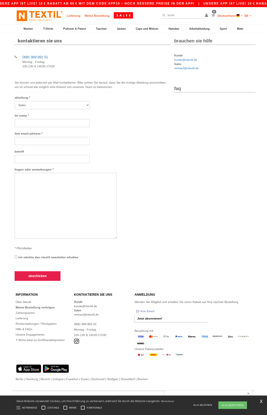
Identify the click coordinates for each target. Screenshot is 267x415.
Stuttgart (112, 379)
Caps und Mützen (147, 28)
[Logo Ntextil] (40, 15)
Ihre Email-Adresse (29, 133)
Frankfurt (72, 379)
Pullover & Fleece (74, 28)
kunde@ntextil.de (185, 59)
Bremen (142, 379)
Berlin (19, 379)
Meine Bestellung (97, 15)
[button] (207, 15)
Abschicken (37, 276)
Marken (28, 28)
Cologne (58, 379)
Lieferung (74, 15)
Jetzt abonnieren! (149, 318)
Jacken (121, 28)
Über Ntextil (23, 302)
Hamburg (32, 379)
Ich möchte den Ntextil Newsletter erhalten (47, 257)
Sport (223, 28)
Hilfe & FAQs (24, 329)
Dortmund (98, 379)
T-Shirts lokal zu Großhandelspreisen (40, 340)
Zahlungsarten (25, 312)
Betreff (19, 151)
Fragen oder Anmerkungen (34, 169)
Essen (85, 379)
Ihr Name (22, 115)
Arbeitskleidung (199, 28)
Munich (45, 379)
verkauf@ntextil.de (186, 68)
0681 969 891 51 (35, 57)
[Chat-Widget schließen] (248, 394)
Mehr (240, 28)
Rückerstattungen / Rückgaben (36, 323)
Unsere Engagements (30, 334)
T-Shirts (48, 28)
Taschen (101, 28)
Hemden (174, 28)
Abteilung (22, 97)
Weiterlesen (167, 401)
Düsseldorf (128, 379)
